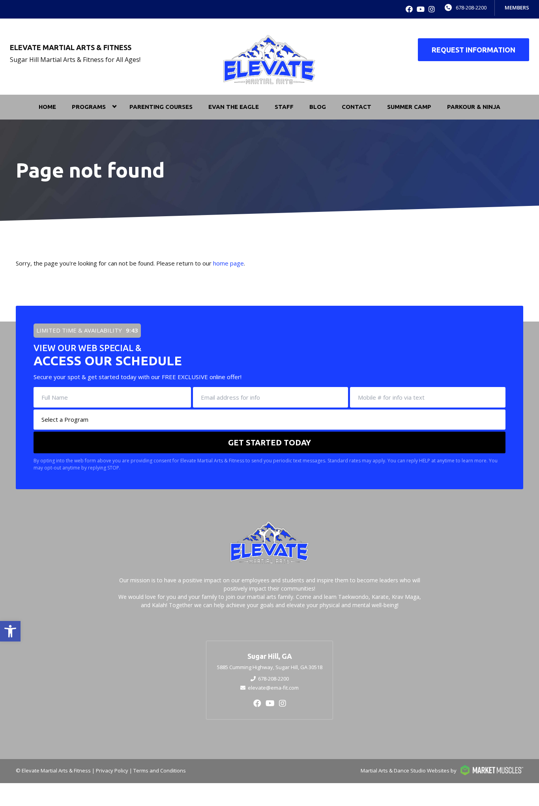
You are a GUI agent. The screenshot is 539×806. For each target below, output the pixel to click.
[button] (10, 631)
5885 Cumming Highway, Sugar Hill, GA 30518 (269, 667)
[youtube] (421, 9)
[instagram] (432, 9)
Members (517, 7)
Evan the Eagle (233, 106)
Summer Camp (409, 106)
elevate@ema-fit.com (273, 687)
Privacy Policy (112, 770)
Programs (89, 106)
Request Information (473, 50)
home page (228, 263)
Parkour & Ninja (473, 106)
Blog (317, 106)
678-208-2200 (471, 7)
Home (47, 106)
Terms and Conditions (159, 770)
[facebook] (409, 9)
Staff (284, 106)
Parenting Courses (161, 106)
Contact (356, 106)
